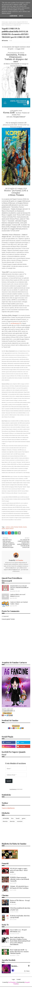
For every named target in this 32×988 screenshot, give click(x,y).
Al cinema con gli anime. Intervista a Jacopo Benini (20, 916)
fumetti (20, 527)
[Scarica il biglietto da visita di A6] (10, 858)
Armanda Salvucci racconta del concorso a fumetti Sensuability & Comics (19, 587)
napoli (3, 528)
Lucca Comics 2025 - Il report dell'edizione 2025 (18, 930)
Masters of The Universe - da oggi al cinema (20, 901)
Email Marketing (13, 789)
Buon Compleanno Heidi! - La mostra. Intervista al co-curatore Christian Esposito (19, 951)
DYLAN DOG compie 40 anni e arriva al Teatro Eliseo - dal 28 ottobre (18, 870)
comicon (8, 527)
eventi (12, 527)
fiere (12, 818)
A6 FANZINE (6, 818)
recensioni (19, 821)
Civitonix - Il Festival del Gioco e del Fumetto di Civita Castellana (19, 887)
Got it (21, 16)
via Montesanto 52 (16, 323)
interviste (12, 821)
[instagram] (9, 746)
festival (16, 527)
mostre (25, 527)
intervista (5, 821)
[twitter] (23, 742)
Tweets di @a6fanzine (8, 808)
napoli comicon (12, 22)
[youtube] (23, 746)
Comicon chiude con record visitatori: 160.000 (17, 595)
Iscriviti (9, 781)
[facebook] (9, 742)
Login (13, 979)
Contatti (19, 979)
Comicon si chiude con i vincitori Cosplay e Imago (19, 602)
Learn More (13, 16)
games (23, 818)
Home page (5, 22)
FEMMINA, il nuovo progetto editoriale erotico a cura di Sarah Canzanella (19, 879)
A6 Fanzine (5, 40)
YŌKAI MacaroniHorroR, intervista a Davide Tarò (20, 909)
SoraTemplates (12, 982)
